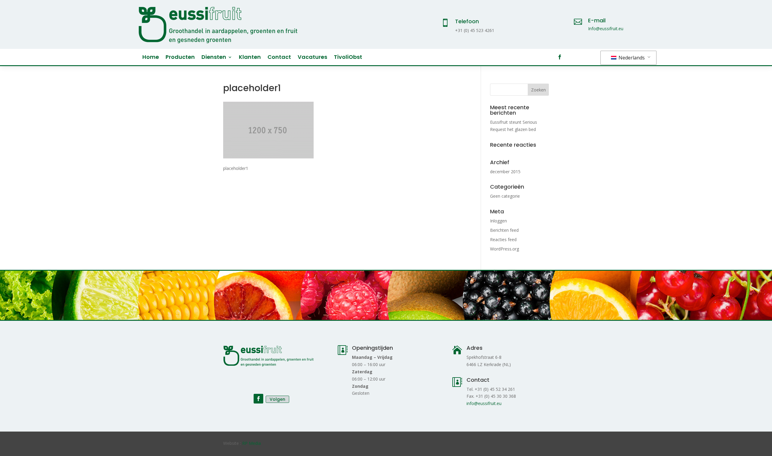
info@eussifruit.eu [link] (484, 403)
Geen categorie (505, 196)
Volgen (277, 399)
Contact (279, 58)
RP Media (251, 443)
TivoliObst (348, 58)
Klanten (250, 58)
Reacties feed (503, 239)
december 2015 (505, 171)
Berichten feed (504, 230)
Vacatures (312, 58)
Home (150, 58)
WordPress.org (504, 249)
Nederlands (631, 57)
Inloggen (498, 221)
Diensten (213, 58)
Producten (180, 58)
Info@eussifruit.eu (605, 28)
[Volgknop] (560, 57)
